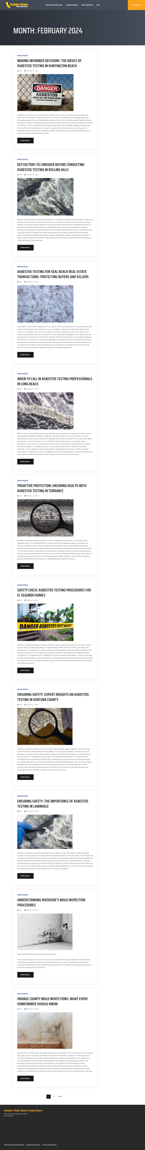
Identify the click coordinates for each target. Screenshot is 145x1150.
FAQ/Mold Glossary (72, 5)
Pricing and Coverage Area (54, 5)
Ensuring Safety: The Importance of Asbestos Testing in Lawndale (52, 803)
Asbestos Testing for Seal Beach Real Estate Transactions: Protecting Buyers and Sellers (53, 274)
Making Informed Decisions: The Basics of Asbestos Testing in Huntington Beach (49, 63)
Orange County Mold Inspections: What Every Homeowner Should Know (52, 1001)
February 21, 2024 (32, 71)
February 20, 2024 (32, 910)
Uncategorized (22, 55)
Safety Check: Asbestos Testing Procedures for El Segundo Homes (54, 592)
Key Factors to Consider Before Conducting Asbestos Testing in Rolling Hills (50, 167)
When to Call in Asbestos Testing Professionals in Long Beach (54, 381)
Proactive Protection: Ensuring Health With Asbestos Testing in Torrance (52, 488)
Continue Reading (24, 140)
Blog (97, 5)
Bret (20, 71)
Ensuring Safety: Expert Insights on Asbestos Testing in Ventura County (53, 697)
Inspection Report (87, 5)
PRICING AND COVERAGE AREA (14, 1145)
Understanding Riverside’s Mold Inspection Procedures (51, 902)
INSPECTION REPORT (50, 1145)
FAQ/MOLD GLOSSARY (33, 1145)
